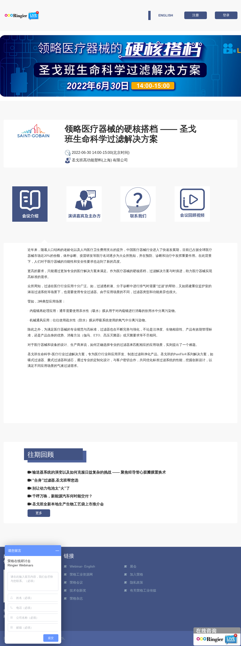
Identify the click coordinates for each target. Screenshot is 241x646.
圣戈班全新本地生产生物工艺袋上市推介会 (67, 504)
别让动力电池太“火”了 (50, 488)
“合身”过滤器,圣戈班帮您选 (54, 480)
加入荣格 (136, 574)
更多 (39, 513)
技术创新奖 (78, 590)
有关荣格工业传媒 (143, 590)
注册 (195, 15)
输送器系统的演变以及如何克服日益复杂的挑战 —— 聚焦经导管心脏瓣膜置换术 (98, 472)
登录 (226, 15)
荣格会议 (76, 582)
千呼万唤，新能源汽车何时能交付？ (61, 496)
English (165, 15)
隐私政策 (136, 582)
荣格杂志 (76, 598)
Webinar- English (82, 566)
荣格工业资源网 (81, 574)
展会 (133, 566)
